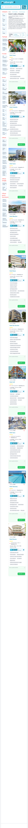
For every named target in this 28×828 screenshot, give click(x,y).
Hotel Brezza (13, 539)
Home (9, 11)
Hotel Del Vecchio (14, 325)
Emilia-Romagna (22, 11)
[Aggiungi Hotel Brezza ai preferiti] (24, 537)
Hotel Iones (13, 164)
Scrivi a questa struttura (13, 81)
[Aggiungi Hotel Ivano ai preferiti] (24, 53)
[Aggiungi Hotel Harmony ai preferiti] (24, 484)
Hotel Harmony (14, 486)
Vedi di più (20, 87)
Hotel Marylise (13, 216)
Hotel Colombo (13, 107)
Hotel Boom (13, 271)
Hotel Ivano (13, 55)
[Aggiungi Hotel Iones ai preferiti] (24, 161)
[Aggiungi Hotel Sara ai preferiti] (24, 430)
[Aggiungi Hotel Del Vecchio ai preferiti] (24, 323)
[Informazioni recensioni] (23, 66)
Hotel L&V (12, 382)
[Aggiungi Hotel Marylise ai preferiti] (24, 214)
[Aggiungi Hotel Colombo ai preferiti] (24, 105)
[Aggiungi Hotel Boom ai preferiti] (24, 269)
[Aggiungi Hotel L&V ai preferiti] (24, 380)
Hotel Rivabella (15, 11)
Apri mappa (23, 7)
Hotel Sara (12, 432)
